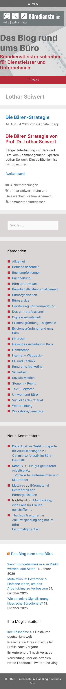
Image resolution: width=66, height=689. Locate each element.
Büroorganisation (24, 295)
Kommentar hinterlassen (27, 202)
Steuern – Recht (24, 383)
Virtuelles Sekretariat (27, 400)
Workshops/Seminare (27, 411)
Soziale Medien (23, 378)
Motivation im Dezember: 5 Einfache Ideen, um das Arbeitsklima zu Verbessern (27, 583)
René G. (18, 466)
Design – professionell (28, 311)
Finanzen (18, 339)
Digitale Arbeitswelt (26, 317)
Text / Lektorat (23, 389)
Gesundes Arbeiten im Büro (32, 344)
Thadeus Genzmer (25, 515)
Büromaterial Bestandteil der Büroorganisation (30, 490)
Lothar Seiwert (21, 191)
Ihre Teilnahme (18, 632)
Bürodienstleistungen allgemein (35, 289)
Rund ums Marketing (27, 366)
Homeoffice (20, 350)
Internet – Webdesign (27, 355)
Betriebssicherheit (25, 267)
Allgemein (19, 261)
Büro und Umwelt (25, 284)
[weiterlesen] (15, 174)
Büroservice (20, 300)
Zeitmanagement (39, 196)
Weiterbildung (22, 406)
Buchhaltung (21, 278)
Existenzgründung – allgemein (34, 323)
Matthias (18, 485)
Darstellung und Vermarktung (33, 306)
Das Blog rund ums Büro (32, 554)
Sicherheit (19, 372)
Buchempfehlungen (24, 185)
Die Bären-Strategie (28, 117)
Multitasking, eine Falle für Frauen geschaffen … (32, 504)
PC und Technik (23, 361)
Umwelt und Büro (25, 394)
